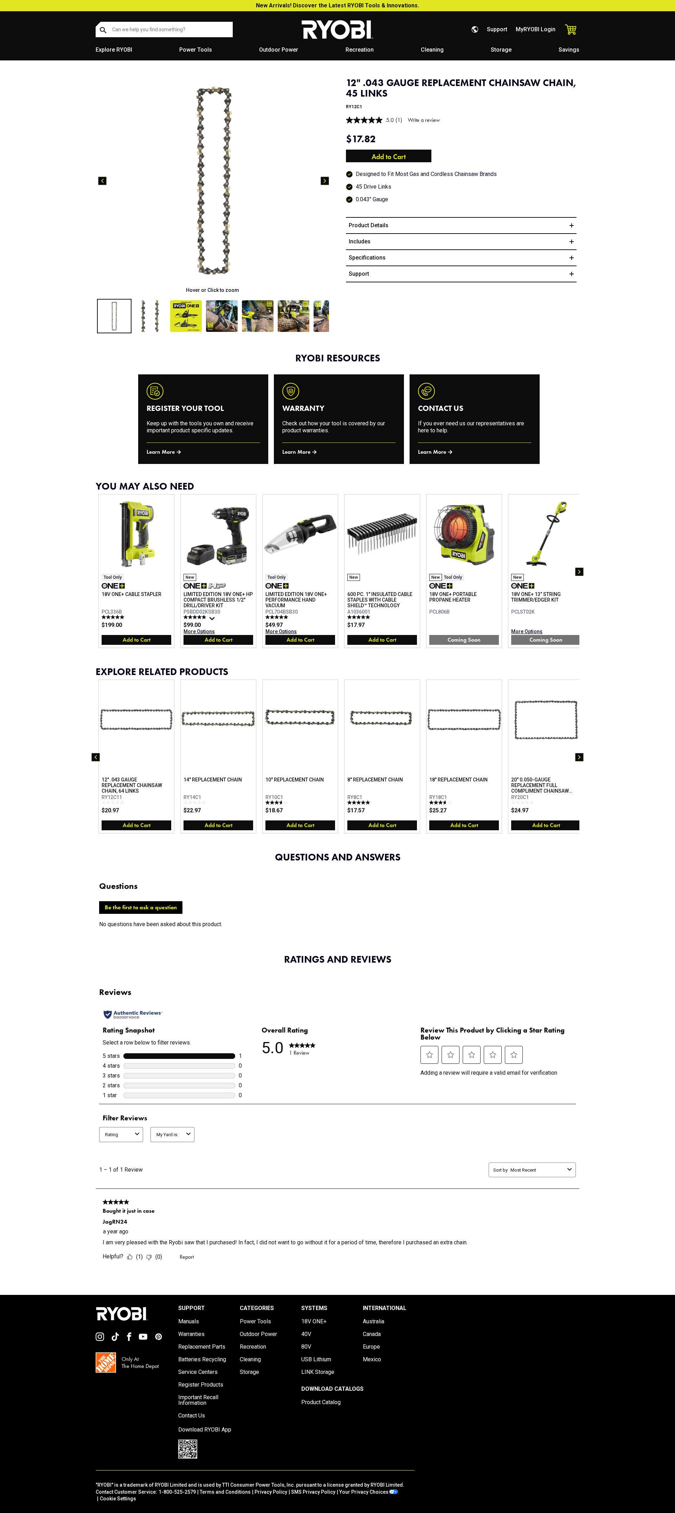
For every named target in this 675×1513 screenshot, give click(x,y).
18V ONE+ (314, 1321)
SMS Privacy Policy (313, 1492)
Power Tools (195, 49)
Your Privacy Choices (363, 1492)
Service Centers (198, 1372)
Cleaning (432, 49)
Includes (360, 241)
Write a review (424, 120)
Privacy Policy (271, 1492)
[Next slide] (325, 181)
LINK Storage (317, 1372)
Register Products (200, 1385)
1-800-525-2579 (177, 1492)
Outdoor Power (278, 49)
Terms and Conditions (225, 1492)
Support (497, 29)
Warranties (191, 1334)
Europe (371, 1347)
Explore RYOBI (114, 49)
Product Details (368, 225)
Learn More (161, 451)
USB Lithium (316, 1359)
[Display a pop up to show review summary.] (213, 620)
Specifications (367, 257)
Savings (569, 49)
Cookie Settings (118, 1498)
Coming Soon (464, 639)
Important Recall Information (198, 1400)
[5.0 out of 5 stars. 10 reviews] (359, 617)
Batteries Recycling (202, 1359)
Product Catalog (321, 1402)
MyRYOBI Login (535, 29)
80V (306, 1347)
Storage (501, 49)
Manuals (188, 1321)
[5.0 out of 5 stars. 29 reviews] (277, 617)
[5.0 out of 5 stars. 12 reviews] (114, 617)
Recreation (360, 49)
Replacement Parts (201, 1347)
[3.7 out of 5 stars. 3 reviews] (277, 802)
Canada (372, 1334)
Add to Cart (389, 156)
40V (306, 1334)
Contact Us (191, 1416)
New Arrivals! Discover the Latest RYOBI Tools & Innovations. (337, 5)
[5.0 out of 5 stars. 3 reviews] (359, 802)
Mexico (372, 1359)
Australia (373, 1321)
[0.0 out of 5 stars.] (114, 802)
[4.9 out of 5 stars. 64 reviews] (196, 617)
